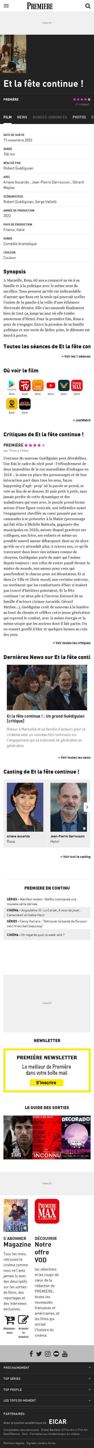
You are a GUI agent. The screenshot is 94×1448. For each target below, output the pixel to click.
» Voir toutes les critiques (72, 643)
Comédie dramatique (20, 243)
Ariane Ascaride (16, 182)
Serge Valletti (46, 201)
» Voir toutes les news (74, 757)
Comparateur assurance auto (21, 1429)
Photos (79, 117)
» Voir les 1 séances (76, 356)
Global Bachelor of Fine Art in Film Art (64, 1429)
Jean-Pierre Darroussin (51, 182)
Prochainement (16, 1367)
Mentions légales (13, 1443)
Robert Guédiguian (18, 168)
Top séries (11, 1378)
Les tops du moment (19, 1400)
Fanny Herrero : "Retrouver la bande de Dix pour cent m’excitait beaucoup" (47, 923)
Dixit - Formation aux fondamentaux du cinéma (50, 1434)
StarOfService (11, 1434)
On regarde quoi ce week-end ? (36, 935)
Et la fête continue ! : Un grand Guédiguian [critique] (45, 719)
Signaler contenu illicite (40, 1443)
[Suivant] (87, 807)
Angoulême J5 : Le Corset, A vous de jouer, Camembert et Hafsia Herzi (44, 912)
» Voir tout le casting (75, 857)
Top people (12, 1390)
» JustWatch (82, 420)
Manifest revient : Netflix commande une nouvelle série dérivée (41, 901)
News (22, 117)
